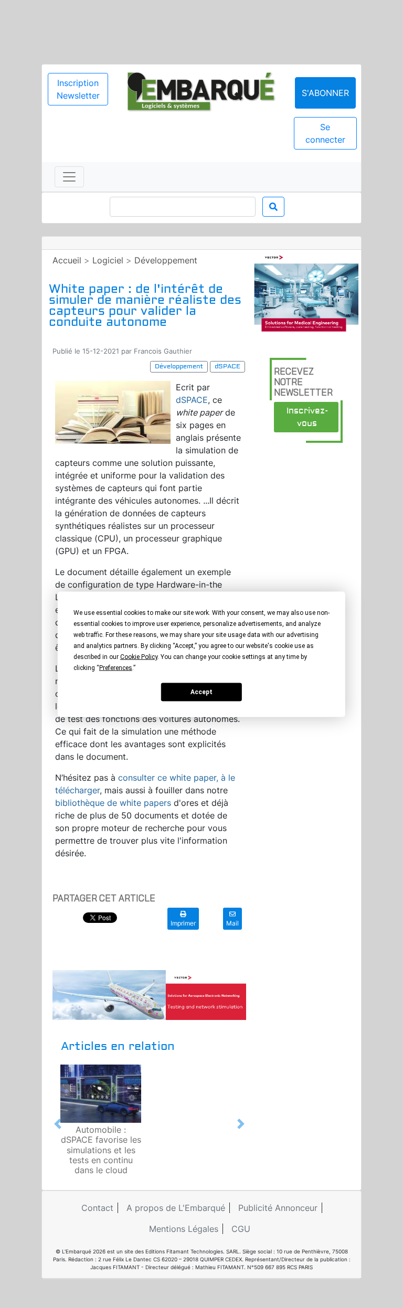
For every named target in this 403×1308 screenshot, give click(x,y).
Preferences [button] (115, 667)
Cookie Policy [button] (138, 656)
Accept (201, 692)
